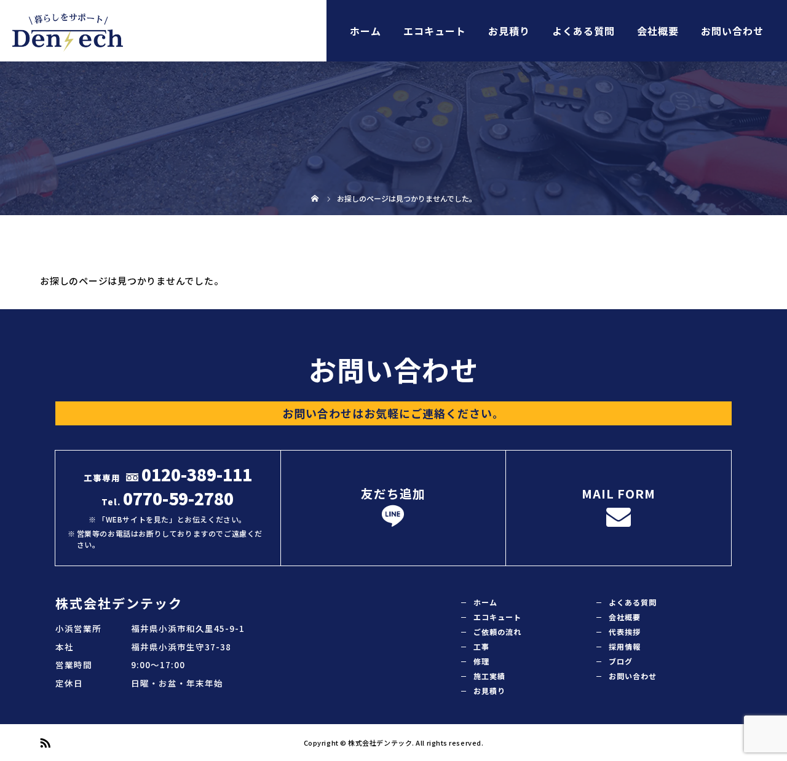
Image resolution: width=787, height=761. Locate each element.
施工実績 (489, 676)
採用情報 (625, 646)
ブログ (621, 661)
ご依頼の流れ (497, 631)
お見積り (509, 30)
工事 (481, 646)
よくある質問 (583, 30)
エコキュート (434, 30)
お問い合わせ (732, 30)
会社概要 (658, 30)
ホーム (365, 30)
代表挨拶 (625, 631)
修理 (481, 661)
